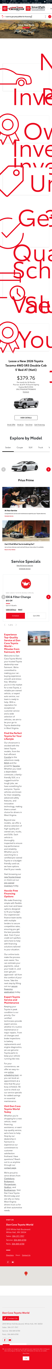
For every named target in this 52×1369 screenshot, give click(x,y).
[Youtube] (13, 1262)
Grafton (7, 1187)
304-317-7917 (18, 1236)
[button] (26, 1274)
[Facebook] (8, 1262)
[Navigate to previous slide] (2, 28)
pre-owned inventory (9, 884)
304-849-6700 (20, 1239)
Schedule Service (24, 569)
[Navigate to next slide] (50, 28)
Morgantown (10, 1184)
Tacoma (16, 765)
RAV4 (6, 762)
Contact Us (26, 1255)
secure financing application (10, 989)
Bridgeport (9, 1181)
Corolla (7, 757)
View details (26, 417)
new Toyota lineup (12, 876)
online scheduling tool (11, 1073)
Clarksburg (9, 1178)
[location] (44, 2)
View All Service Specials (25, 565)
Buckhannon (10, 1190)
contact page (10, 1167)
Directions (10, 1255)
